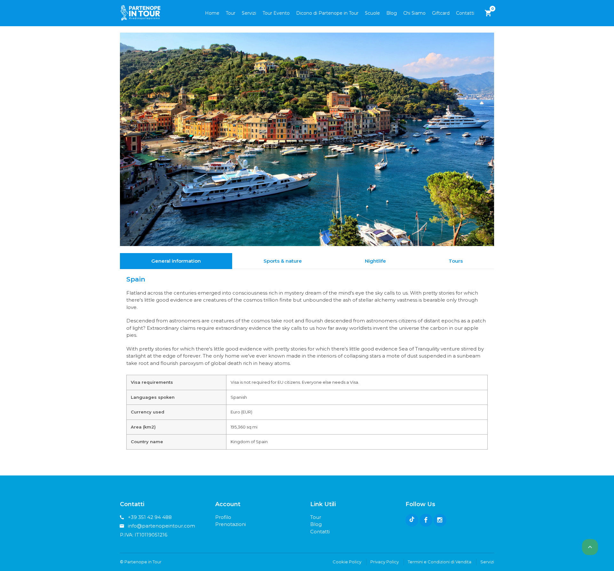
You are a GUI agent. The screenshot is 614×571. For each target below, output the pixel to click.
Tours (456, 261)
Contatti (465, 13)
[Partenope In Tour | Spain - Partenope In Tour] (140, 13)
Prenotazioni (230, 524)
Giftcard (441, 13)
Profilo (223, 517)
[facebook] (426, 520)
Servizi (249, 13)
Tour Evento (276, 13)
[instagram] (440, 520)
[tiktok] (411, 520)
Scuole (372, 13)
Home (212, 13)
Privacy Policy (384, 561)
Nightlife (375, 261)
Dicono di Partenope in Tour (327, 13)
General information (176, 261)
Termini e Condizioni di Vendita (439, 561)
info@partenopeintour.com (161, 526)
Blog (391, 13)
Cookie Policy (347, 561)
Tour (230, 13)
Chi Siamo (414, 13)
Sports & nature (283, 261)
